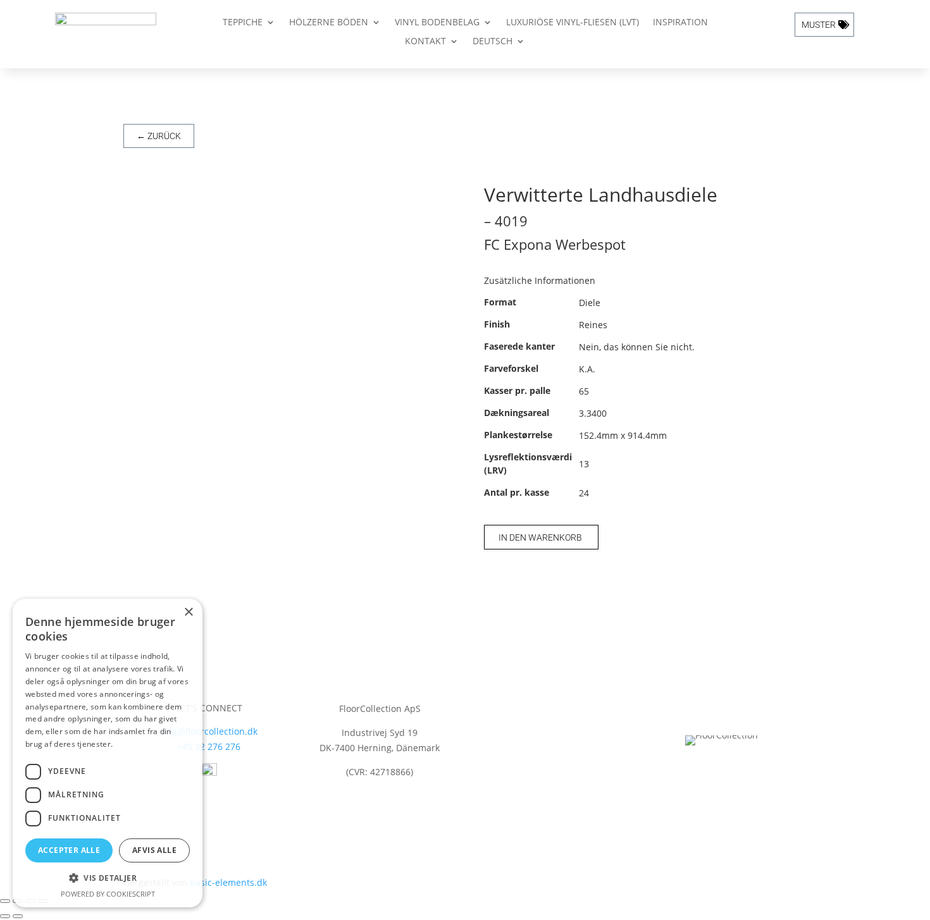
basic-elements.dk (228, 882)
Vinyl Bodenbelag (437, 23)
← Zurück (159, 136)
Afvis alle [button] (154, 850)
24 (584, 493)
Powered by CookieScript (108, 894)
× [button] (188, 612)
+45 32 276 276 (208, 746)
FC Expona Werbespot (555, 244)
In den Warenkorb (540, 537)
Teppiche (243, 23)
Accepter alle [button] (69, 850)
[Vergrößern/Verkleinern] (5, 901)
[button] (107, 878)
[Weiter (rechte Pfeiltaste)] (18, 916)
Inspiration (680, 23)
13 (584, 464)
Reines (593, 325)
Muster (819, 25)
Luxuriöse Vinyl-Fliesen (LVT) (572, 23)
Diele (589, 303)
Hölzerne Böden (328, 23)
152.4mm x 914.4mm (623, 435)
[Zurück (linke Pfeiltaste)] (5, 916)
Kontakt (425, 42)
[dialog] (107, 753)
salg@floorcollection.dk (208, 731)
